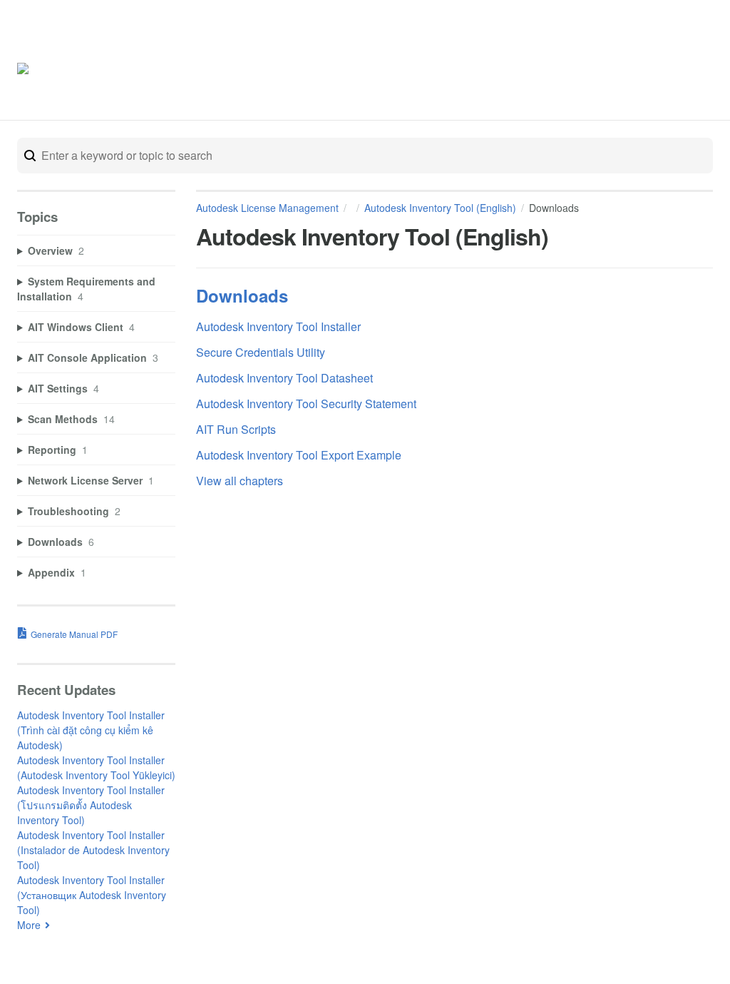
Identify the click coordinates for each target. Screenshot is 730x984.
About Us (661, 70)
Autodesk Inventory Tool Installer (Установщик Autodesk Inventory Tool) (91, 895)
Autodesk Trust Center (569, 70)
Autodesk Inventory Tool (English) (440, 208)
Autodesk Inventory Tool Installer (278, 326)
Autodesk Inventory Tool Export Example (298, 455)
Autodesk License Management (267, 208)
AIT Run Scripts (236, 429)
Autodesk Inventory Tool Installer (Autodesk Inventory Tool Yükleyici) (96, 767)
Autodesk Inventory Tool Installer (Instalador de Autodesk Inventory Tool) (93, 850)
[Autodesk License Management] (77, 71)
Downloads (242, 295)
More (29, 925)
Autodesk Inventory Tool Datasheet (284, 378)
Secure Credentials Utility (260, 352)
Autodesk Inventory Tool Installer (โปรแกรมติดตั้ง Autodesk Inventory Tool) (91, 805)
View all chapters (239, 480)
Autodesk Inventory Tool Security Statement (306, 403)
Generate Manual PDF (74, 634)
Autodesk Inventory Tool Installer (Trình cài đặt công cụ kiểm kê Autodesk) (91, 730)
